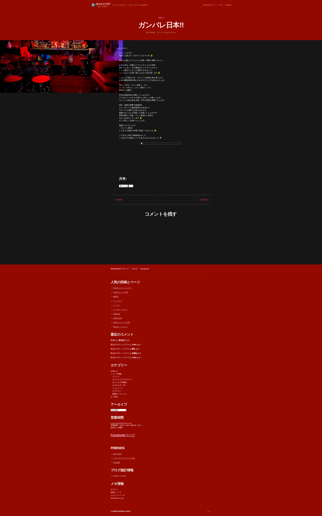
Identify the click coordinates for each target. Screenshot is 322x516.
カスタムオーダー (119, 385)
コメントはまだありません (168, 32)
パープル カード (120, 309)
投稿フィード (116, 492)
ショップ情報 (116, 374)
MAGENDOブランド (210, 5)
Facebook (228, 5)
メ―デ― (116, 305)
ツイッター (117, 301)
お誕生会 (116, 314)
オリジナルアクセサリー (122, 379)
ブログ (221, 5)
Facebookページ (123, 435)
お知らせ (161, 17)
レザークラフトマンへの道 (124, 458)
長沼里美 (116, 462)
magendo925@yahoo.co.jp (121, 423)
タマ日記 (114, 397)
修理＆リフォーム (119, 394)
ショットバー (117, 388)
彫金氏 (113, 340)
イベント (116, 377)
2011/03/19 (152, 32)
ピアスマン (117, 391)
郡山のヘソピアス (120, 327)
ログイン (114, 489)
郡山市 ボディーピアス (122, 288)
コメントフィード (118, 495)
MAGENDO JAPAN (123, 511)
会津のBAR (117, 318)
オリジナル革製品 (119, 382)
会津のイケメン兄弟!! (121, 322)
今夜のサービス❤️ (120, 292)
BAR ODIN (117, 454)
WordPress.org (117, 498)
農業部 (115, 296)
